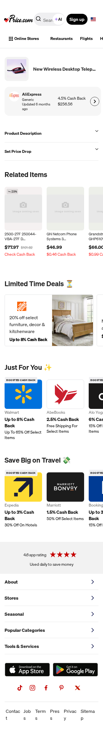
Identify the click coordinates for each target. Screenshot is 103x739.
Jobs (27, 714)
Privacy (70, 714)
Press (55, 714)
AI (60, 19)
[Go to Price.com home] (18, 19)
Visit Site (94, 101)
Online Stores (26, 38)
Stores (11, 598)
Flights (86, 38)
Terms (40, 714)
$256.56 (65, 104)
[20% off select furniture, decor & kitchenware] (49, 320)
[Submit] (38, 20)
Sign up (77, 19)
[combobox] (49, 19)
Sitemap (88, 714)
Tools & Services (22, 646)
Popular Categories (25, 630)
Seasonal (14, 614)
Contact (13, 714)
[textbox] (93, 19)
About (11, 582)
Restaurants (61, 38)
